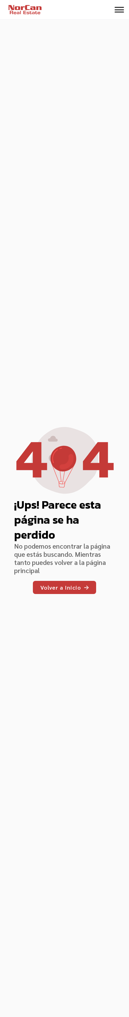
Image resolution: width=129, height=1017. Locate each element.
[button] (119, 9)
